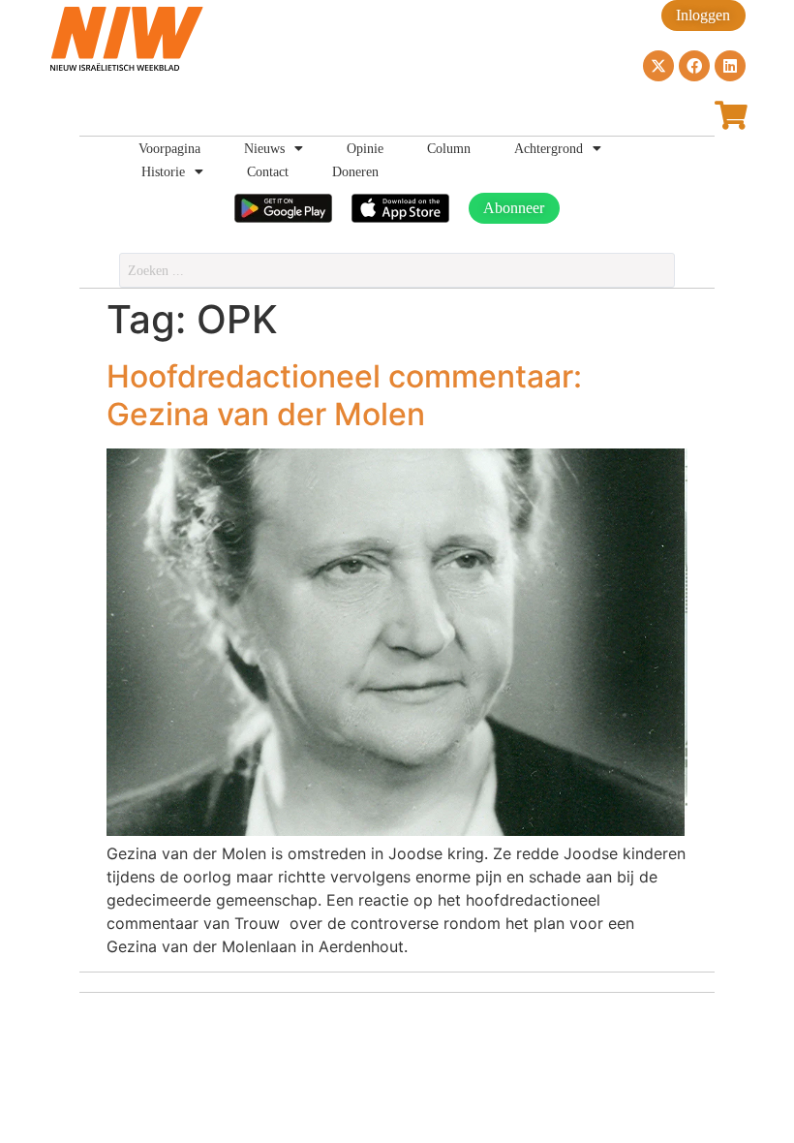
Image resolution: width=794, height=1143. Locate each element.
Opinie (365, 148)
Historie (163, 171)
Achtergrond (548, 148)
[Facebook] (694, 65)
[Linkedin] (730, 65)
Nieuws (264, 148)
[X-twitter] (658, 65)
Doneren (355, 171)
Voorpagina (169, 148)
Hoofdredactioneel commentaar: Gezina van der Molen (344, 394)
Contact (268, 171)
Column (449, 148)
